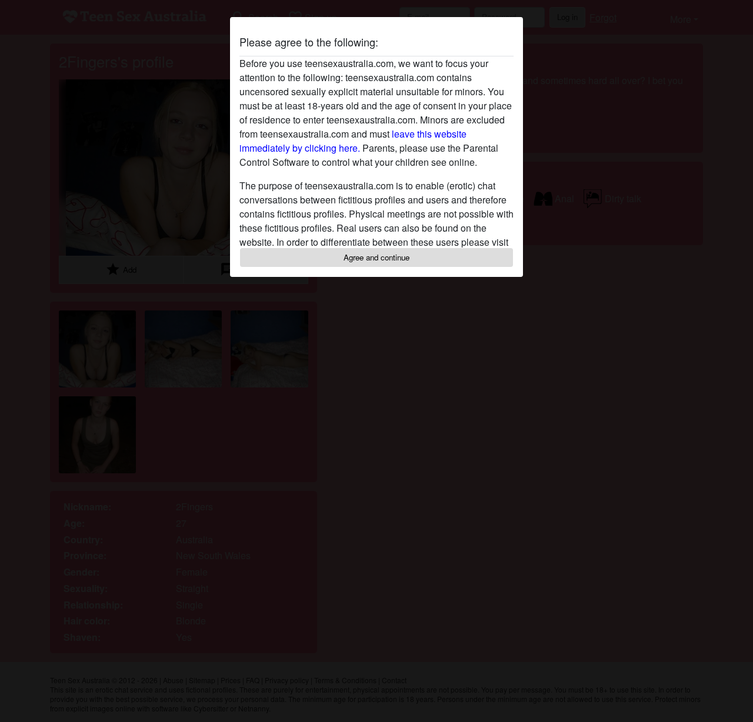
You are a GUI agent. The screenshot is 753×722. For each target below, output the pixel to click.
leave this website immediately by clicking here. (353, 141)
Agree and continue (376, 257)
